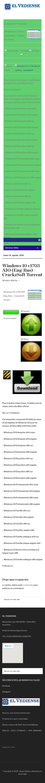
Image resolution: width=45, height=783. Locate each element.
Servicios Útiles (11, 248)
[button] (39, 240)
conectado (28, 585)
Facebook (6, 686)
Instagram (6, 692)
